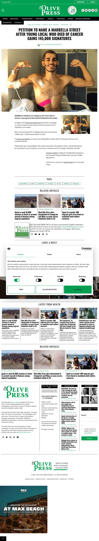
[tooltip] (82, 10)
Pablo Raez (76, 183)
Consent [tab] (20, 254)
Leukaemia (50, 183)
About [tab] (78, 254)
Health (45, 24)
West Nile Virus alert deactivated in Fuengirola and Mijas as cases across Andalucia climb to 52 (48, 215)
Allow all (78, 289)
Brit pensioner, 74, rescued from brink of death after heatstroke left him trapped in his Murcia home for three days (68, 325)
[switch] (38, 280)
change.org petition (23, 139)
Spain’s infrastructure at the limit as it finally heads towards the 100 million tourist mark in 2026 (68, 419)
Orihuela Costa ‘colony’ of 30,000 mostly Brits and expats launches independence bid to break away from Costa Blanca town (69, 445)
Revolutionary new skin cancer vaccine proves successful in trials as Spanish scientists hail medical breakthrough (87, 324)
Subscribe (80, 2)
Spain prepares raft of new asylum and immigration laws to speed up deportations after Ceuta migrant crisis (68, 407)
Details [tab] (49, 254)
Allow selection (50, 289)
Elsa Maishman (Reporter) (52, 44)
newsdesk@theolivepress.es (71, 227)
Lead (50, 24)
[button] (56, 391)
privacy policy (90, 432)
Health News (68, 162)
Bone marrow (23, 183)
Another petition (52, 153)
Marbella (66, 183)
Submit (89, 438)
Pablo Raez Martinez (33, 123)
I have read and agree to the (90, 431)
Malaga (56, 24)
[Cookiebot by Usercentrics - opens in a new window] (83, 248)
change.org (41, 183)
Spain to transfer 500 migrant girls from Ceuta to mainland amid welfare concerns (73, 215)
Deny (21, 289)
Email (84, 415)
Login (92, 2)
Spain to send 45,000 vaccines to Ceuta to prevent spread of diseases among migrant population (26, 215)
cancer (33, 183)
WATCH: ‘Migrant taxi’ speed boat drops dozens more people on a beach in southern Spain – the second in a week (69, 431)
